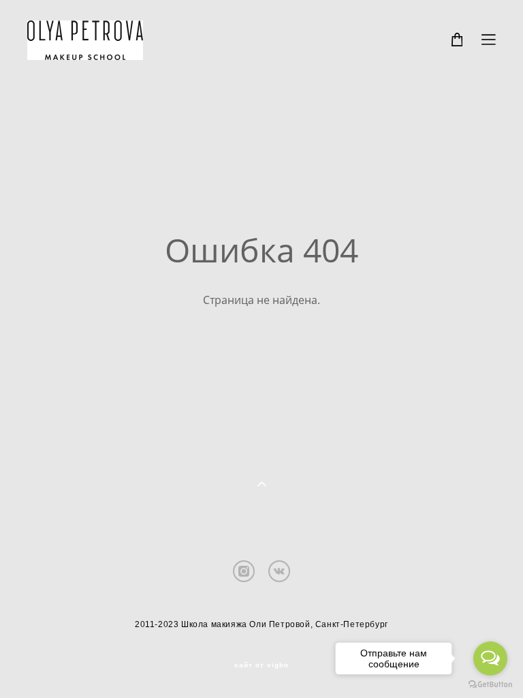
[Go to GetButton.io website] (490, 684)
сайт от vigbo (261, 665)
